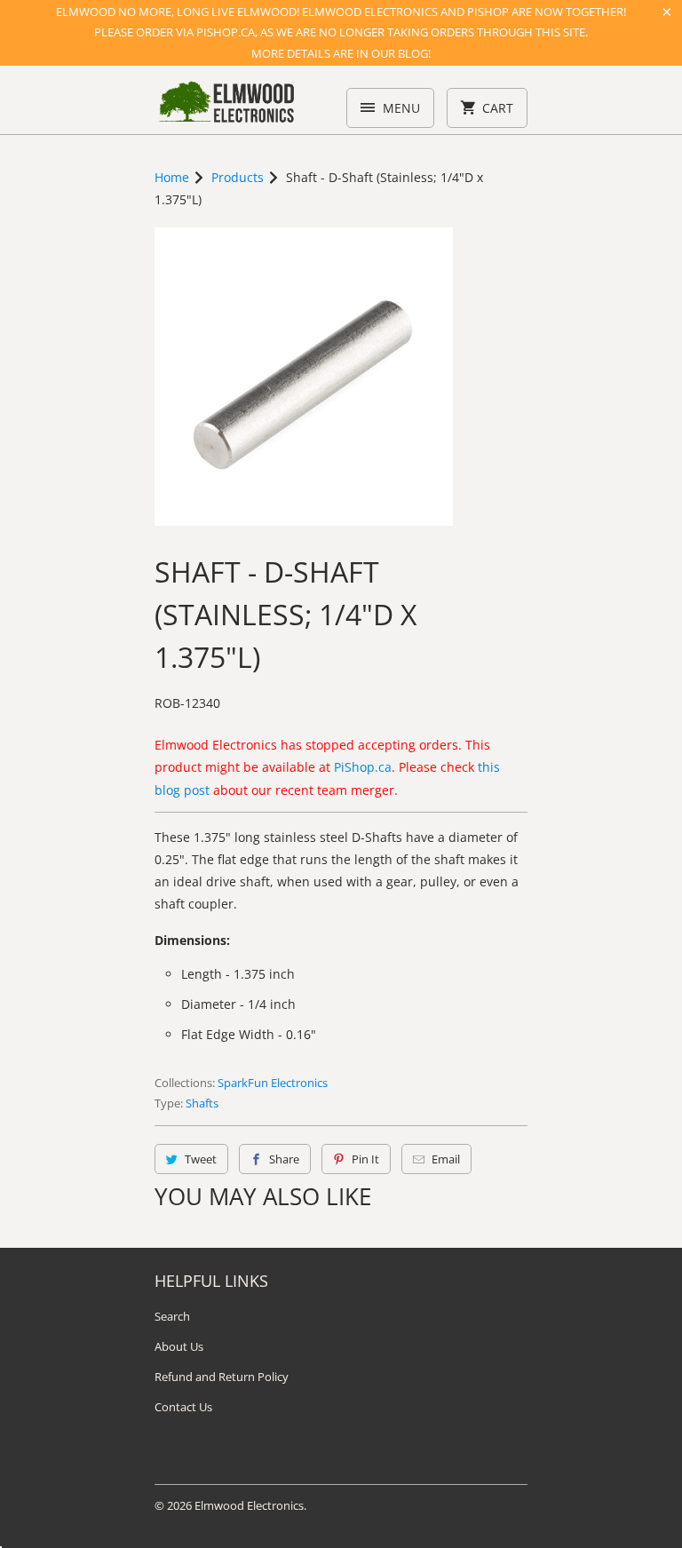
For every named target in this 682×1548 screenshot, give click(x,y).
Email (446, 1159)
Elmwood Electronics (249, 1505)
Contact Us (183, 1407)
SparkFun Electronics (273, 1083)
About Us (179, 1346)
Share (284, 1159)
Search (172, 1316)
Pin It (365, 1159)
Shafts (202, 1103)
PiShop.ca (363, 766)
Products (237, 177)
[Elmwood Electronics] (226, 106)
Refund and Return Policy (222, 1377)
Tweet (201, 1159)
